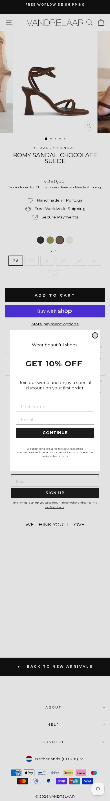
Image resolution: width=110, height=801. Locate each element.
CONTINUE (55, 432)
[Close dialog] (95, 335)
